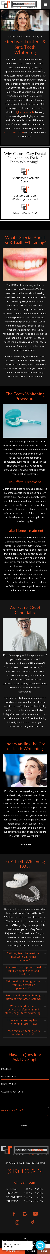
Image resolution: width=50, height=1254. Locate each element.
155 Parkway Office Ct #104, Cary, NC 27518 (25, 1163)
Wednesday (14, 1197)
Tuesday (12, 1193)
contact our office (14, 132)
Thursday (12, 1201)
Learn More (25, 844)
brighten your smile (24, 112)
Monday (11, 1189)
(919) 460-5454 (25, 1171)
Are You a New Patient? (12, 1110)
